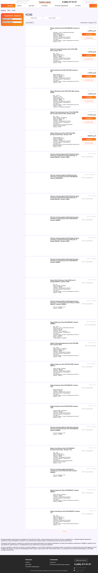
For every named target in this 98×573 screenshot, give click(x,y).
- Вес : (54, 53)
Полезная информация (61, 5)
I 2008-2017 (33, 18)
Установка (44, 5)
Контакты (78, 5)
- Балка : (55, 336)
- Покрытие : (55, 106)
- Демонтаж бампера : (58, 34)
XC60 (13, 10)
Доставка (31, 5)
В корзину (89, 34)
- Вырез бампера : (57, 33)
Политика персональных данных (60, 564)
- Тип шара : (55, 39)
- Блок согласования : (58, 38)
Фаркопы (3, 10)
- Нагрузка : (55, 35)
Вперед (64, 531)
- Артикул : (55, 41)
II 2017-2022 (52, 18)
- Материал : (56, 32)
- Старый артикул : (57, 338)
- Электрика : (56, 37)
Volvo (9, 10)
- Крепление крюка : (57, 40)
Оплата (19, 5)
